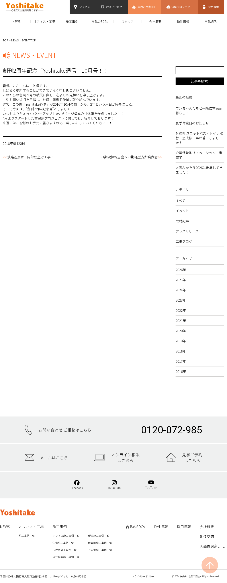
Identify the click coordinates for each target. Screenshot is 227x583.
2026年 (181, 269)
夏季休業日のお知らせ (192, 123)
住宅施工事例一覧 (63, 542)
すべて (180, 200)
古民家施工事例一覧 (64, 550)
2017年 (181, 361)
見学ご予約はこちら (192, 457)
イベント (182, 210)
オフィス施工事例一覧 (66, 535)
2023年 (181, 300)
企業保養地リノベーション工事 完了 (200, 155)
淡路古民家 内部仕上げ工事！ (30, 157)
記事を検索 (199, 81)
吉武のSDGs (99, 21)
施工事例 (72, 21)
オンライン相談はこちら (125, 457)
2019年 (181, 341)
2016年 (181, 371)
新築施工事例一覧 (98, 535)
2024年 (181, 290)
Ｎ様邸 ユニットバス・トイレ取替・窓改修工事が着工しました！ (199, 138)
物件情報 (183, 21)
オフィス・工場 (44, 21)
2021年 (181, 320)
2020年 (181, 330)
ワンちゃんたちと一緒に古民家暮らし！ (199, 110)
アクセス (85, 7)
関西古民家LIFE (147, 7)
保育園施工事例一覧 (100, 542)
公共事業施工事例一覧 (66, 557)
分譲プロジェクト (182, 7)
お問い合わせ (114, 7)
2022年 (181, 310)
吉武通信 (210, 21)
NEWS (16, 21)
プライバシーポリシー (143, 576)
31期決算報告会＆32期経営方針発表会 (129, 157)
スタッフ (127, 21)
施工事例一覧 (27, 535)
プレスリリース (187, 231)
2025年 (181, 279)
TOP (5, 40)
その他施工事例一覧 (100, 550)
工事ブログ (184, 241)
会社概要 (155, 21)
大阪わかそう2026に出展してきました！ (199, 169)
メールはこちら (54, 457)
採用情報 (213, 7)
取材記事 (182, 221)
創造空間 (207, 536)
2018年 (181, 351)
